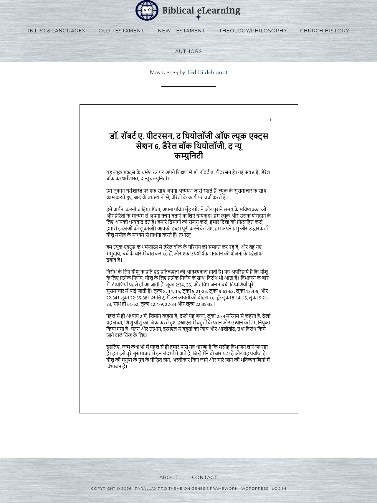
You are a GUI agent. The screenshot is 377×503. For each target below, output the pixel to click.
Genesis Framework (214, 488)
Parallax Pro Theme (159, 488)
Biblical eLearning (188, 10)
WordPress (254, 488)
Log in (279, 488)
